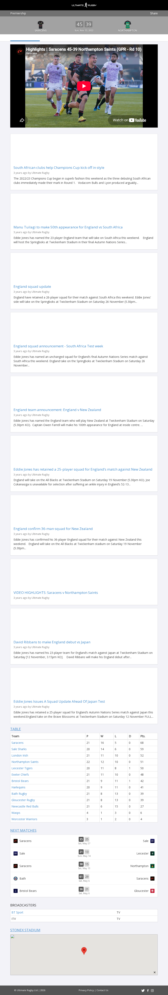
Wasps (15, 813)
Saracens (41, 30)
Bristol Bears (20, 781)
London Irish (19, 755)
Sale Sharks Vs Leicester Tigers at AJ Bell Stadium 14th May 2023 (84, 853)
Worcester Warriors (24, 819)
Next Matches (23, 830)
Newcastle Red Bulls (25, 806)
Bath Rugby (19, 794)
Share (154, 13)
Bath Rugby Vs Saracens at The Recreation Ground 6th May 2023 (84, 878)
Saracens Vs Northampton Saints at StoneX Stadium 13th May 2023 (84, 866)
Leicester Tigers (22, 768)
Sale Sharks (19, 749)
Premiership (18, 13)
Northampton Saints (25, 762)
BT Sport (17, 912)
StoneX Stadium (25, 930)
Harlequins (18, 787)
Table (15, 729)
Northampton (127, 30)
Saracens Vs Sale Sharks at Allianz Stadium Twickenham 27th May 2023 (84, 841)
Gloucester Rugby (23, 800)
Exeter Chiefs (20, 774)
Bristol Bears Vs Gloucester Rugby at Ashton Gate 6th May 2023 (84, 891)
